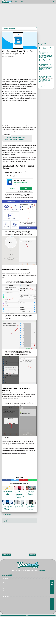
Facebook (5, 602)
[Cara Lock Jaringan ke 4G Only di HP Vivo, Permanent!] (19, 502)
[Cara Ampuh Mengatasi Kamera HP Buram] (31, 488)
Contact (4, 584)
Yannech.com (31, 615)
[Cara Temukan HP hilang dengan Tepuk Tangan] (7, 488)
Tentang (24, 1)
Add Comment (11, 56)
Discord (4, 609)
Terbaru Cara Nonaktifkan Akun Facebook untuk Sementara (46, 73)
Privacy (4, 586)
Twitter (4, 607)
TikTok (4, 605)
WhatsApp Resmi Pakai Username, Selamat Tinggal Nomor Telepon (46, 56)
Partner (4, 592)
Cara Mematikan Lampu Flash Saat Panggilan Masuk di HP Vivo (7, 507)
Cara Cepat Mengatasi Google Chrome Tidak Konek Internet (45, 68)
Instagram (5, 600)
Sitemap (4, 590)
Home (17, 1)
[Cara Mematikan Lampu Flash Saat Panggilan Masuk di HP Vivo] (7, 502)
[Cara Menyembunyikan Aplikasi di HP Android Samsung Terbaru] (19, 488)
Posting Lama (32, 554)
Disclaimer (5, 588)
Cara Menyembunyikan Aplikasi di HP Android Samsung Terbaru (19, 494)
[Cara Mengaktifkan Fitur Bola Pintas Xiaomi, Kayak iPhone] (31, 502)
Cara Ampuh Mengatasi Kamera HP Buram (31, 493)
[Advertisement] (28, 15)
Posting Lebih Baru (6, 554)
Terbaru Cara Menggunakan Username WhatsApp (45, 52)
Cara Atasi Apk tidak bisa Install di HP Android (15, 137)
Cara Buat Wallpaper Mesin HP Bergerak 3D (14, 139)
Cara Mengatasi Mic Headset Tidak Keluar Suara (44, 61)
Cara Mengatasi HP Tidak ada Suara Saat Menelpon (44, 80)
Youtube (4, 599)
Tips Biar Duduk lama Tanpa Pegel (45, 65)
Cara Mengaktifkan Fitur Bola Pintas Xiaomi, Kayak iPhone (31, 507)
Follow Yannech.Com (7, 575)
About (4, 582)
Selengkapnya (41, 570)
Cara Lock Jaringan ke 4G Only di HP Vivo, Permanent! (19, 506)
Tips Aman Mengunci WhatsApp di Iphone (45, 77)
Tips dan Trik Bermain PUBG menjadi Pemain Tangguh (45, 85)
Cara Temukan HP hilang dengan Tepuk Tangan (7, 493)
